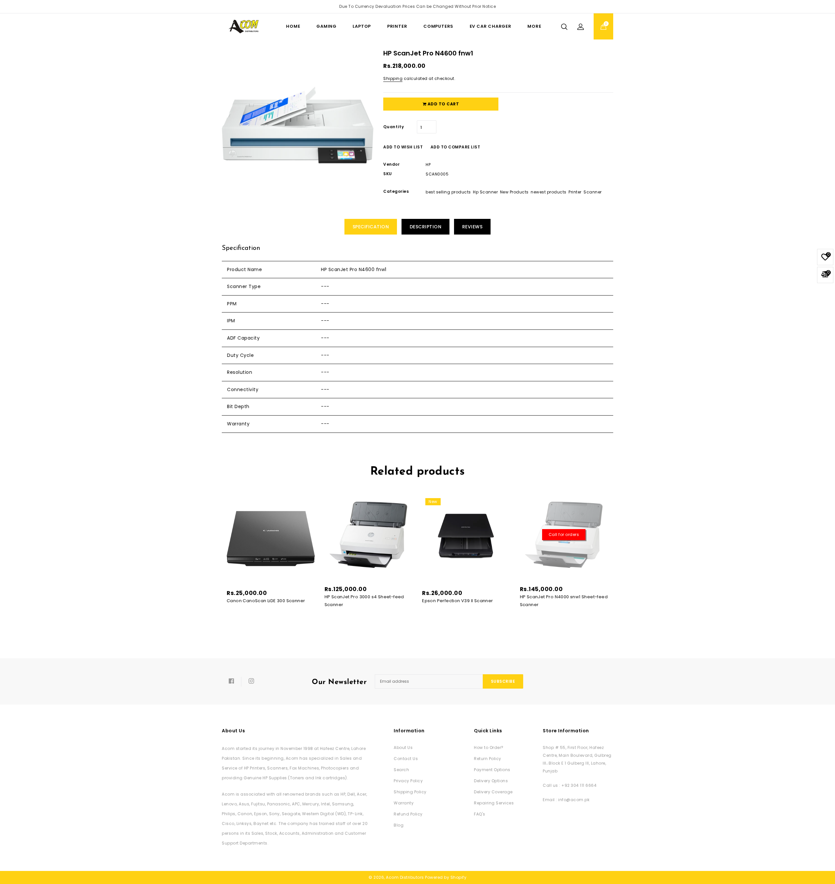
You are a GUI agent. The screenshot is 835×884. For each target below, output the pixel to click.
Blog (398, 825)
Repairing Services (494, 803)
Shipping (392, 78)
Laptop (362, 26)
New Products (514, 192)
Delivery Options (491, 781)
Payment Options (492, 769)
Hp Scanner (485, 192)
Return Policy (487, 758)
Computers (438, 26)
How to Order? (489, 747)
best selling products (448, 192)
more (534, 26)
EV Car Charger (490, 26)
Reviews (472, 226)
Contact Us (406, 758)
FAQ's (479, 814)
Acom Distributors (405, 877)
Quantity (393, 127)
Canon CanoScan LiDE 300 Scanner (266, 601)
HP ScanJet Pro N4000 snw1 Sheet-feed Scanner (564, 601)
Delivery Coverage (493, 792)
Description (426, 226)
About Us (403, 747)
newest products (549, 192)
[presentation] (219, 538)
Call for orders (564, 534)
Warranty (404, 803)
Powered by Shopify (445, 877)
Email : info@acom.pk (566, 799)
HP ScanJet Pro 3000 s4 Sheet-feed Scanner (364, 601)
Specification (371, 226)
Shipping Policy (410, 792)
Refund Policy (408, 814)
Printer (397, 26)
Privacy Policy (408, 781)
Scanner (593, 192)
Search (401, 769)
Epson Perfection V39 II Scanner (457, 601)
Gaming (326, 26)
